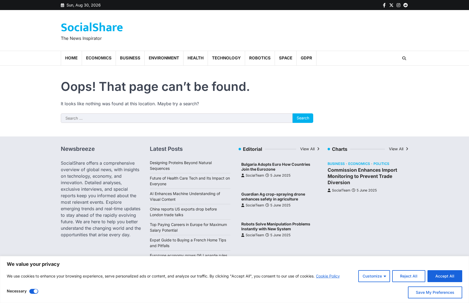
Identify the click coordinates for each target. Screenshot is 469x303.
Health (196, 57)
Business (130, 57)
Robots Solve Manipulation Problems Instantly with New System (275, 226)
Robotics (260, 57)
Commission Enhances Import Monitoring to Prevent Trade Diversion (362, 176)
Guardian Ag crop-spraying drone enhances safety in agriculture (273, 197)
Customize (372, 276)
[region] (234, 279)
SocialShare (92, 27)
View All (308, 148)
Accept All (444, 276)
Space (285, 57)
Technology (226, 57)
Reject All (408, 276)
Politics (381, 164)
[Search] (404, 58)
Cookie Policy (328, 276)
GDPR (306, 57)
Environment (164, 57)
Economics (99, 57)
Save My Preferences (435, 292)
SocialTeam (255, 175)
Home (71, 57)
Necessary (17, 291)
